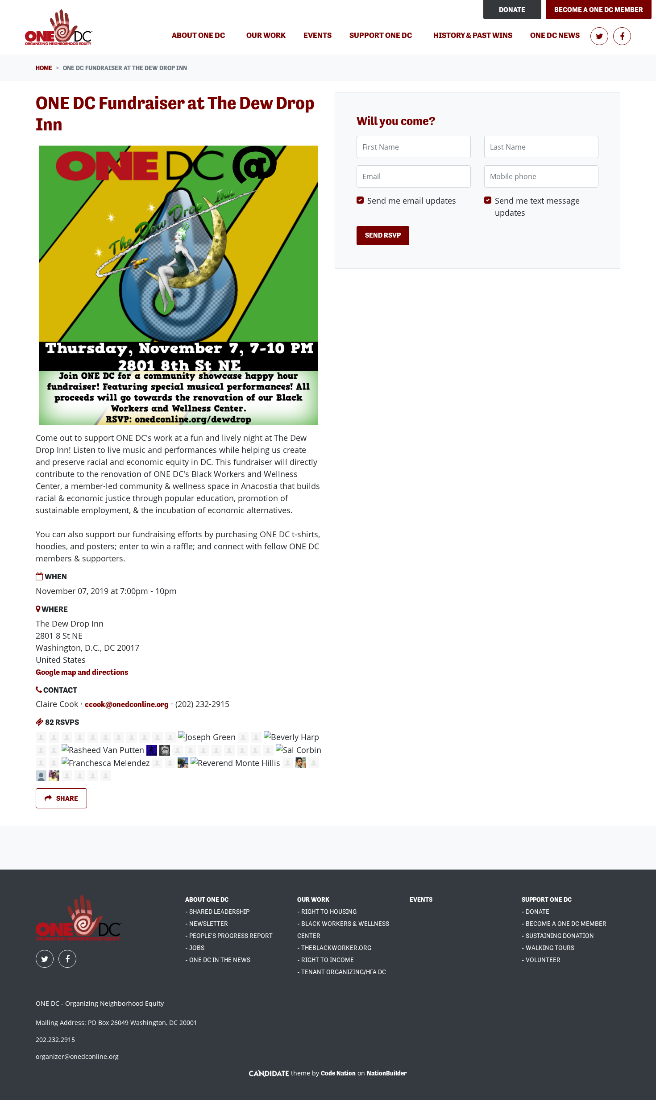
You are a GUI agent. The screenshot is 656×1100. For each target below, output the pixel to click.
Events (317, 35)
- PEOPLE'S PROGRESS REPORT (229, 935)
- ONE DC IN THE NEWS (217, 959)
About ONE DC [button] (198, 35)
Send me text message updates (537, 206)
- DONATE (535, 911)
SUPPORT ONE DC (547, 899)
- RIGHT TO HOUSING (327, 911)
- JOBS (194, 947)
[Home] (60, 27)
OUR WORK (313, 899)
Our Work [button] (266, 35)
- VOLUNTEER (541, 959)
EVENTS (421, 899)
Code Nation (338, 1073)
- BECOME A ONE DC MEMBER (564, 923)
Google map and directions (82, 672)
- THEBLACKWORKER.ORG (334, 947)
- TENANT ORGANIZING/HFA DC (341, 971)
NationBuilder (387, 1073)
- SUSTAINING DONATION (558, 935)
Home (44, 67)
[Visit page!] (600, 36)
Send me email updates (411, 200)
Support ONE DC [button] (380, 35)
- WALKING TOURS (548, 947)
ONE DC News (555, 35)
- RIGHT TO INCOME (325, 959)
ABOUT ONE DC (206, 899)
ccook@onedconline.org (127, 704)
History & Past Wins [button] (472, 35)
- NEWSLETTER (206, 923)
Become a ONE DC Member (598, 9)
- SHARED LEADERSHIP (217, 911)
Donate (512, 9)
